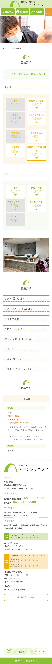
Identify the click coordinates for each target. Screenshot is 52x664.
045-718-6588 (24, 502)
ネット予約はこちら (27, 661)
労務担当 (15, 149)
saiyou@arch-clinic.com (18, 423)
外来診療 (38, 12)
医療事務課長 (37, 135)
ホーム (7, 48)
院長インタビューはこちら (26, 74)
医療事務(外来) (36, 204)
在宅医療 (24, 12)
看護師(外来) (36, 190)
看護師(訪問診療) (36, 103)
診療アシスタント (37, 117)
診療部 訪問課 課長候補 (36, 151)
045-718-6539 (13, 416)
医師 (15, 190)
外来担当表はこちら (25, 597)
